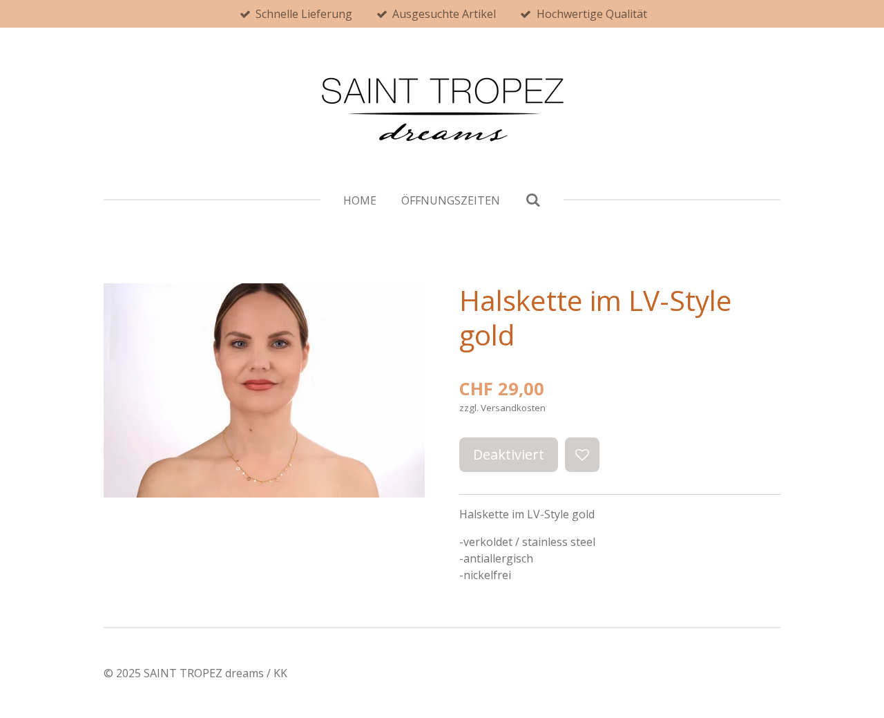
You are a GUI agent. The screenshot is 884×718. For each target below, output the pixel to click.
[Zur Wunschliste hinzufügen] (582, 454)
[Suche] (532, 200)
